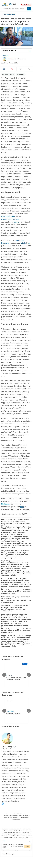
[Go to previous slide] (4, 675)
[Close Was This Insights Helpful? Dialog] (30, 841)
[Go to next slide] (29, 675)
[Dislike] (12, 69)
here (22, 507)
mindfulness (6, 219)
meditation (10, 216)
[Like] (4, 69)
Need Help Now (26, 4)
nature (16, 222)
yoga (3, 216)
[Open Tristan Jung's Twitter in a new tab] (3, 803)
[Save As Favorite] (21, 69)
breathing (5, 243)
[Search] (29, 8)
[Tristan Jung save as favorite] (14, 747)
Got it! (27, 846)
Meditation (5, 504)
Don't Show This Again (8, 854)
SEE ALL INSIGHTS (9, 14)
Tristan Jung (11, 59)
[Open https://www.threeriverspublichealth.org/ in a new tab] (12, 4)
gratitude (15, 219)
